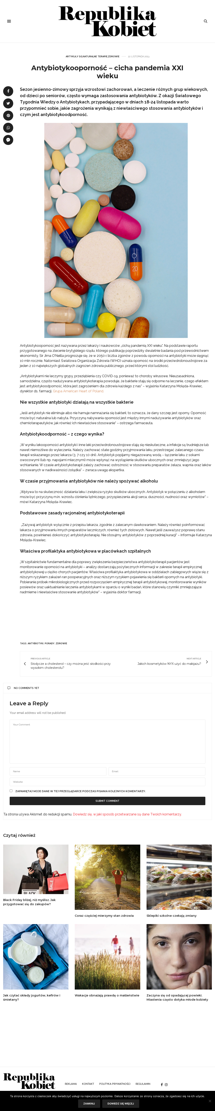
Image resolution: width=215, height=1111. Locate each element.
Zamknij (89, 1103)
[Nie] (210, 1101)
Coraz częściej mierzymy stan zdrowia (104, 916)
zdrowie (61, 643)
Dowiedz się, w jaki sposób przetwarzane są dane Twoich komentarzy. (127, 814)
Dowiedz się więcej (121, 1103)
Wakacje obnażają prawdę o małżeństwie (107, 995)
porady (49, 643)
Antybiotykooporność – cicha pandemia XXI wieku (107, 72)
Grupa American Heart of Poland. (78, 391)
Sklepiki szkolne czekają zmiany (172, 916)
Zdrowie (113, 56)
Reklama (71, 1084)
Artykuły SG (74, 56)
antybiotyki (35, 643)
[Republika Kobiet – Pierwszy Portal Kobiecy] (108, 21)
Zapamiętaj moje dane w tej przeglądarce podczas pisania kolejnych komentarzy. (80, 791)
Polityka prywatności (114, 1084)
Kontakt (88, 1084)
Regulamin (143, 1084)
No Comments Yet (26, 688)
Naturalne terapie (95, 56)
